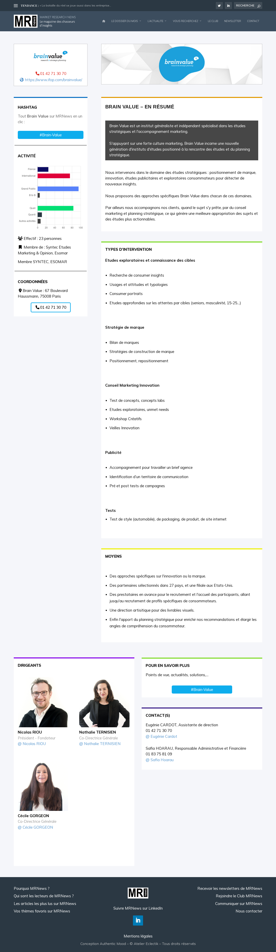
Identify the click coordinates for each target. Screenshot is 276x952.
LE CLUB (213, 21)
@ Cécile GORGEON (35, 827)
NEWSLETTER (232, 21)
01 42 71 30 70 (53, 307)
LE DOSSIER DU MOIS (124, 21)
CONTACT (253, 21)
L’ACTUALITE (155, 21)
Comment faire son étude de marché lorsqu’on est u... (75, 5)
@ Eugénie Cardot (161, 736)
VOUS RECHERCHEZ (185, 21)
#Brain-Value (51, 134)
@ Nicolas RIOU (32, 743)
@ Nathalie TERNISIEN (100, 743)
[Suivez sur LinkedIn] (138, 920)
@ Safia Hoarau (160, 759)
